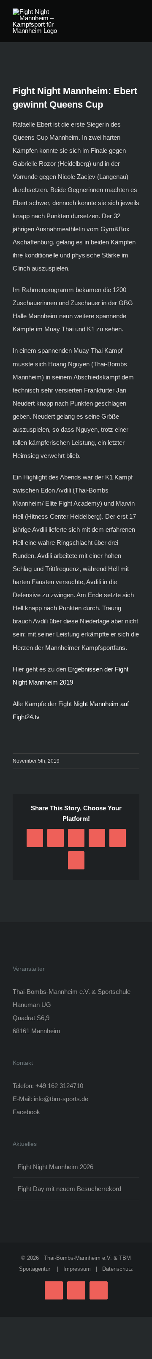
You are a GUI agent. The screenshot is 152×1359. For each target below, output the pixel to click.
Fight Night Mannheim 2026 (55, 1166)
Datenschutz (117, 1269)
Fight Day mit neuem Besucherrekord (69, 1188)
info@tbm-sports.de (61, 1098)
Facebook (26, 1111)
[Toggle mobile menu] (136, 12)
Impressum (77, 1269)
